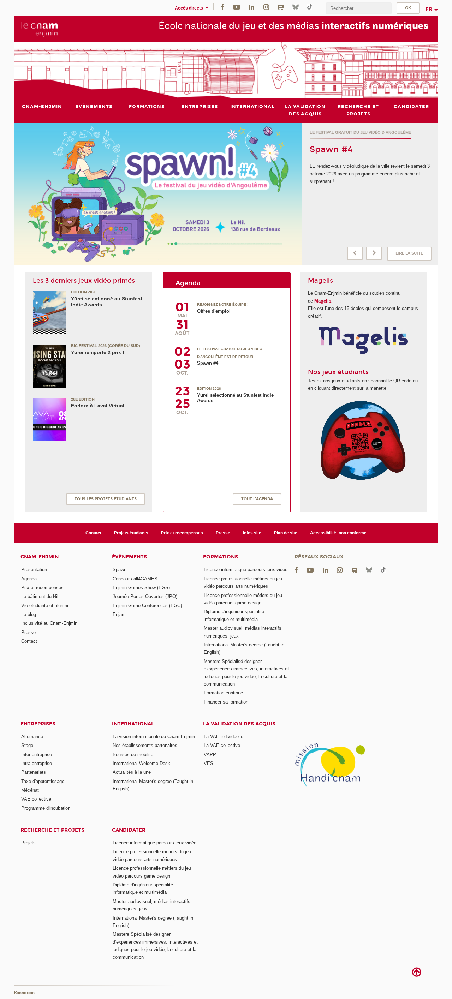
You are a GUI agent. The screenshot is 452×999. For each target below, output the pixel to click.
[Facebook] (222, 6)
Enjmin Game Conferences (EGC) (147, 605)
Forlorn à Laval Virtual (97, 405)
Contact (93, 533)
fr (429, 9)
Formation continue (223, 692)
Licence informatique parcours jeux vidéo (245, 569)
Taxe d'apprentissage (42, 781)
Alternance (32, 736)
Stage (27, 745)
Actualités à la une (132, 772)
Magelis (322, 301)
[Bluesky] (295, 6)
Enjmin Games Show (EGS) (141, 587)
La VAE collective (222, 745)
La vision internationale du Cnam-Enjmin (154, 736)
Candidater (128, 830)
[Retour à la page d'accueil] (39, 28)
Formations (220, 557)
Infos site (252, 533)
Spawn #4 (331, 149)
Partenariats (33, 772)
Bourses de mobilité (133, 754)
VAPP (210, 754)
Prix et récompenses (182, 533)
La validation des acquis (239, 724)
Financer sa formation (226, 702)
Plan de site (285, 533)
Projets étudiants (131, 533)
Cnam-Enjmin (39, 557)
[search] (359, 8)
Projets (28, 842)
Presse (223, 533)
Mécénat (30, 790)
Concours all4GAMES (135, 578)
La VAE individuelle (223, 736)
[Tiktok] (309, 6)
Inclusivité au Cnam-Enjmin (49, 623)
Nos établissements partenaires (145, 745)
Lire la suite (409, 253)
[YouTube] (236, 6)
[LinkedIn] (252, 6)
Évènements (129, 557)
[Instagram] (266, 6)
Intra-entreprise (36, 763)
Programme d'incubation (45, 808)
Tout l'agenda (257, 499)
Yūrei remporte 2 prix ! (97, 352)
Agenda (29, 578)
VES (208, 763)
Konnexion (24, 993)
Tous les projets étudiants (106, 499)
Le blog (28, 614)
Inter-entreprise (36, 754)
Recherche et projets (52, 830)
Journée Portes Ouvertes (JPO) (145, 596)
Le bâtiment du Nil (39, 596)
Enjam (119, 614)
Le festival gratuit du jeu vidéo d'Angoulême (360, 132)
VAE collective (36, 799)
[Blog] (281, 6)
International (133, 724)
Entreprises (37, 724)
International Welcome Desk (141, 763)
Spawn (119, 569)
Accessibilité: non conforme (338, 533)
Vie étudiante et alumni (44, 605)
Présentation (34, 569)
